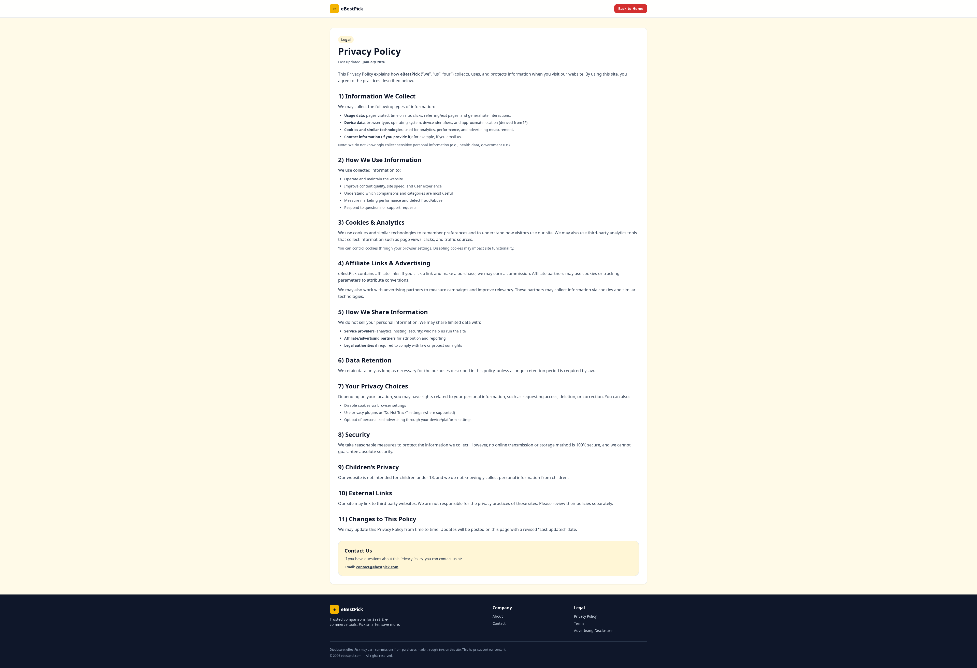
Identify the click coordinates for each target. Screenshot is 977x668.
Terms (579, 623)
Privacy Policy (585, 616)
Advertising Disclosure (593, 630)
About (498, 616)
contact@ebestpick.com (377, 566)
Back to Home (630, 8)
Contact (499, 623)
